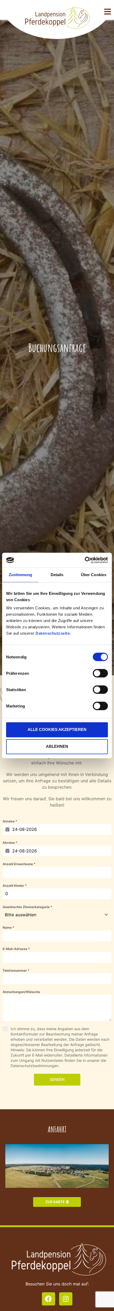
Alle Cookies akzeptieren (57, 729)
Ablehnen (57, 746)
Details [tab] (57, 574)
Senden (57, 1079)
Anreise (10, 821)
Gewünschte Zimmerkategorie (27, 907)
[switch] (100, 673)
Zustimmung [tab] (20, 574)
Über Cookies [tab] (93, 574)
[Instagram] (65, 1298)
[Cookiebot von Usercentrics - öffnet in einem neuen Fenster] (85, 560)
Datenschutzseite (53, 633)
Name (8, 927)
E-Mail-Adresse (16, 949)
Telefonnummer (16, 970)
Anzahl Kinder (15, 886)
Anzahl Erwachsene (19, 864)
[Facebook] (48, 1298)
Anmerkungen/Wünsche (21, 992)
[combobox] (57, 915)
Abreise (10, 843)
